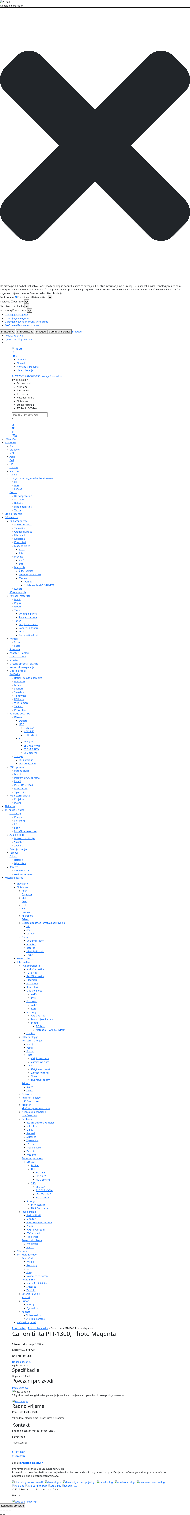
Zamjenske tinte (28, 617)
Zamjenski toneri (28, 628)
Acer (12, 446)
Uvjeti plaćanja (25, 370)
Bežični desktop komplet (28, 678)
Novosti (21, 363)
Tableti (13, 474)
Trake (22, 631)
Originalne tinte (28, 613)
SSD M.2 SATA (31, 749)
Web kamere (21, 703)
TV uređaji (15, 813)
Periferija (15, 674)
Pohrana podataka (20, 713)
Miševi (17, 685)
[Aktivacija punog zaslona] (7, 1510)
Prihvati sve (7, 331)
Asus (12, 456)
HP (11, 464)
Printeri (14, 638)
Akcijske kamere (23, 874)
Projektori (20, 799)
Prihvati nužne (25, 331)
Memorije (19, 567)
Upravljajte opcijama (16, 314)
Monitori (14, 660)
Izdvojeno (10, 439)
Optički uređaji (18, 670)
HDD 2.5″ (29, 731)
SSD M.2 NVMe (32, 745)
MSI (12, 453)
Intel (21, 553)
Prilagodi (41, 331)
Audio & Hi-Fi (17, 834)
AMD (21, 549)
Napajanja (20, 538)
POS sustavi (20, 788)
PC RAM (28, 581)
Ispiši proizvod (20, 1365)
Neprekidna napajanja (22, 667)
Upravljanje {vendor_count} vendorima (26, 321)
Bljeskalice (20, 863)
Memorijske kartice (30, 574)
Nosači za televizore (25, 831)
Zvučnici (18, 706)
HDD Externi (31, 735)
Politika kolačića (14, 335)
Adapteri (19, 499)
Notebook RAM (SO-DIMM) (39, 585)
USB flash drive (18, 656)
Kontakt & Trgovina (28, 366)
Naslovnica (23, 359)
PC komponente (19, 521)
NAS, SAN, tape (27, 763)
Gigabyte (15, 449)
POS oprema (17, 767)
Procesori (19, 556)
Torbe (17, 510)
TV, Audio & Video (14, 810)
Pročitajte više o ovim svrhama (22, 325)
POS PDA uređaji (23, 785)
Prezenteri (20, 710)
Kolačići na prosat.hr (12, 1505)
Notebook (10, 442)
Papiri (17, 603)
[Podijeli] (4, 1510)
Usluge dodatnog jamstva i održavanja (31, 478)
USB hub (19, 699)
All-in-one (10, 806)
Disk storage (26, 760)
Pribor (13, 856)
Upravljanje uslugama (17, 318)
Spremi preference (59, 331)
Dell (12, 460)
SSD (21, 738)
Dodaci (13, 492)
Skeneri (18, 688)
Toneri (17, 620)
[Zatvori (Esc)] (1, 1510)
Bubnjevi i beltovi (28, 635)
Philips (18, 817)
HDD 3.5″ (29, 727)
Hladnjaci (19, 535)
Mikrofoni (19, 681)
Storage (18, 756)
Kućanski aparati (14, 877)
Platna (17, 802)
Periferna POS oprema (27, 777)
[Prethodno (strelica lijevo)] (1, 1514)
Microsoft (15, 471)
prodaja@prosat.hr (51, 376)
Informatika (11, 517)
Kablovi (14, 852)
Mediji (17, 599)
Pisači (17, 781)
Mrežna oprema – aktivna (24, 663)
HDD (21, 724)
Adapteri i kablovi (19, 653)
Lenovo (14, 467)
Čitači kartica (26, 571)
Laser (17, 645)
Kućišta (18, 588)
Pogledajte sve (20, 1388)
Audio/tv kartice (23, 524)
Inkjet (17, 642)
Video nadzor (21, 870)
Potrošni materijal (20, 595)
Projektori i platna (20, 795)
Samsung (19, 820)
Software (15, 649)
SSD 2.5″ (28, 742)
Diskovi (18, 717)
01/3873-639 (33, 376)
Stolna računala (13, 513)
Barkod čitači (21, 770)
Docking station (23, 496)
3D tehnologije (18, 592)
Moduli (23, 578)
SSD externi (30, 752)
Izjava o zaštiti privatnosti (19, 339)
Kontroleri (20, 542)
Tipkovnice (20, 695)
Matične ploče (22, 546)
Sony (17, 827)
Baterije (18, 503)
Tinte (17, 610)
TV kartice (19, 528)
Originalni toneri (28, 624)
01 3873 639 (18, 1455)
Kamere (14, 867)
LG (15, 824)
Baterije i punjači (19, 849)
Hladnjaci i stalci (23, 506)
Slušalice (19, 692)
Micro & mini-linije (24, 838)
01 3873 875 (18, 1452)
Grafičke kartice (23, 531)
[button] (95, 145)
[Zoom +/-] (10, 1510)
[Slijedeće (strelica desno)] (4, 1514)
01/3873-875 (19, 376)
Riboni (17, 606)
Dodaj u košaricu (21, 1362)
